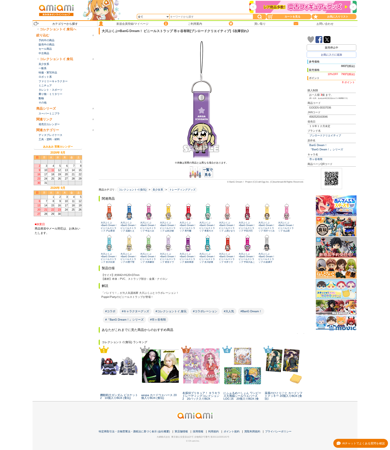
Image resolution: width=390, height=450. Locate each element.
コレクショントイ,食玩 (56, 59)
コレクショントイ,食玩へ (58, 29)
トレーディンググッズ (182, 189)
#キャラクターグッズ (135, 311)
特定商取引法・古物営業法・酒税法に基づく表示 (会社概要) (134, 431)
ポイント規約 (231, 431)
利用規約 (213, 431)
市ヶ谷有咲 (316, 159)
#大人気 (229, 311)
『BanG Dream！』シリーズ (326, 149)
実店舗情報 (181, 431)
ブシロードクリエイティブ (325, 135)
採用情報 (198, 431)
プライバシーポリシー (278, 431)
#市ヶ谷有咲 (158, 319)
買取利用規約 (252, 431)
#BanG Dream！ (251, 311)
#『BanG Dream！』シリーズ (124, 319)
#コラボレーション (205, 311)
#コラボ (110, 311)
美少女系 (158, 189)
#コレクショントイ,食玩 (171, 311)
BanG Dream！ (318, 145)
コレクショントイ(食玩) (132, 189)
